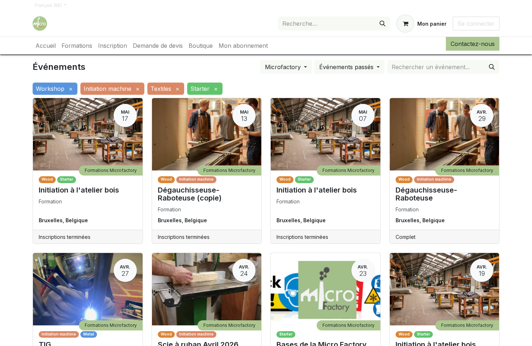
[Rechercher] (382, 23)
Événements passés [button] (347, 67)
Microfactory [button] (284, 67)
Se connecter (476, 23)
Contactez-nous (473, 43)
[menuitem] (46, 45)
